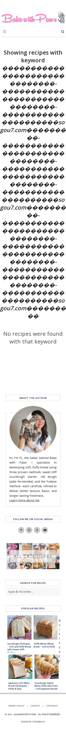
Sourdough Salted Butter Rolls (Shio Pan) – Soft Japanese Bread (46, 686)
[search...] (63, 32)
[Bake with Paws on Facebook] (37, 530)
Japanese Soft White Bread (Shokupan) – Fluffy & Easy (19, 686)
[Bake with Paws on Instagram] (29, 530)
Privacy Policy (18, 705)
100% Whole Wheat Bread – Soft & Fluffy (44, 645)
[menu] (4, 31)
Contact (37, 705)
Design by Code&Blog (33, 721)
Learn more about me (24, 500)
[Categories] (33, 568)
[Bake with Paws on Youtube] (45, 530)
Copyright (52, 705)
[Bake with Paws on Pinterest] (21, 530)
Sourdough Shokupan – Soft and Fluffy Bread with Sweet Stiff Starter (19, 646)
